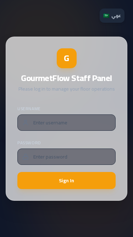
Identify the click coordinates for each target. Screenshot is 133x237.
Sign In (66, 180)
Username (29, 108)
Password (29, 143)
